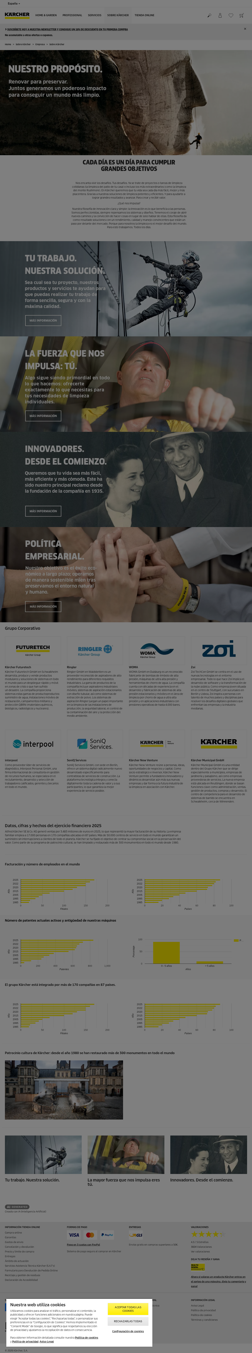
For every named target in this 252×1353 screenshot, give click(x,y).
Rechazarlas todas (128, 1321)
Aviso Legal (47, 1341)
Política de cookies (86, 1337)
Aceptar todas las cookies (128, 1309)
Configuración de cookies (128, 1331)
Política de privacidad (25, 1341)
